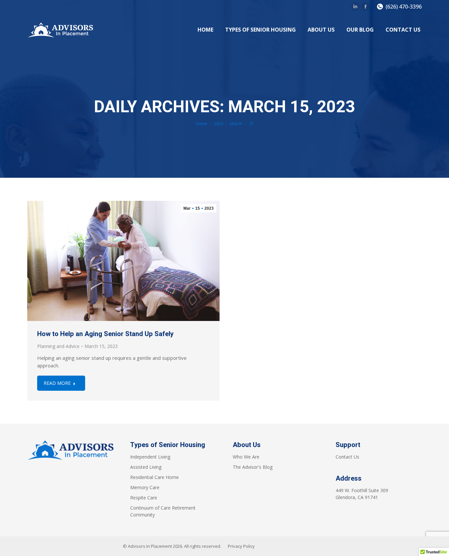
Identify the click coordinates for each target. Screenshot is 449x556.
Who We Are (246, 457)
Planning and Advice (58, 346)
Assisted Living (145, 467)
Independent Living (150, 457)
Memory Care (144, 487)
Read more (57, 383)
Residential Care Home (154, 477)
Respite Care (143, 497)
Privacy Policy (241, 546)
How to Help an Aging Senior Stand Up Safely (105, 334)
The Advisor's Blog (252, 467)
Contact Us (347, 457)
